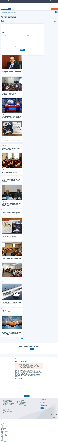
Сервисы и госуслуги (39, 5)
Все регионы (5, 42)
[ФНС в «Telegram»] (56, 1)
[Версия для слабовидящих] (40, 0)
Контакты (52, 5)
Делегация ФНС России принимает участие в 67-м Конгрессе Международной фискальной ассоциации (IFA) (12, 333)
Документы (47, 5)
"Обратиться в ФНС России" (24, 373)
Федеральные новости (7, 40)
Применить (22, 49)
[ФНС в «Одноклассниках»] (54, 1)
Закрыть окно (3, 441)
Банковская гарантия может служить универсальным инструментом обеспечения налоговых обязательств (10, 238)
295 (30, 338)
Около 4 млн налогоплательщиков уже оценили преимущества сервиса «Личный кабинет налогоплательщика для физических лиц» (11, 304)
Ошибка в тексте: (18, 387)
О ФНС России (24, 5)
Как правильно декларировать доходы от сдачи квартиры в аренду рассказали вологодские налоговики (11, 180)
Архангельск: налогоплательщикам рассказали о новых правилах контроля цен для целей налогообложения (11, 204)
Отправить (26, 396)
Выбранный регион (6, 44)
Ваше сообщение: (18, 378)
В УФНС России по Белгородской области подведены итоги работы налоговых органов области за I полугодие (11, 148)
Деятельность (31, 5)
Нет (27, 348)
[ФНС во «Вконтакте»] (53, 1)
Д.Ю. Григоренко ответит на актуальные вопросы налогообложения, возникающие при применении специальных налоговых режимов (12, 73)
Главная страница (4, 12)
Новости (9, 12)
